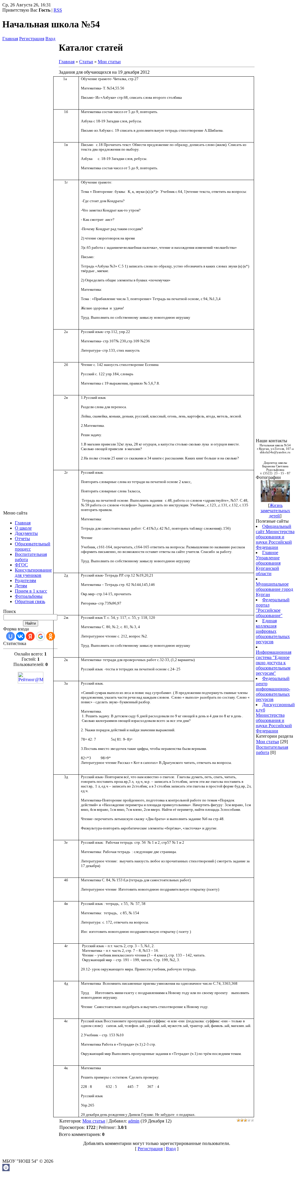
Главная (10, 38)
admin (133, 1120)
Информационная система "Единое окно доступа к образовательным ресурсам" (273, 663)
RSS (58, 10)
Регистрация (31, 38)
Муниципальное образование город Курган (274, 589)
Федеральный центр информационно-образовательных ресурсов (273, 689)
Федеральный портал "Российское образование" (273, 607)
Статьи (86, 61)
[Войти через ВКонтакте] (20, 636)
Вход (50, 38)
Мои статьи (109, 61)
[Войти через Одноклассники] (50, 636)
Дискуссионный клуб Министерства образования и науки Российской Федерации (275, 717)
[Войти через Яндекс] (30, 636)
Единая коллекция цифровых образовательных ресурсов (273, 631)
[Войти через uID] (10, 636)
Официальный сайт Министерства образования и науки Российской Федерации (275, 537)
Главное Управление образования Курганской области (268, 563)
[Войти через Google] (40, 636)
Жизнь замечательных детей (275, 510)
